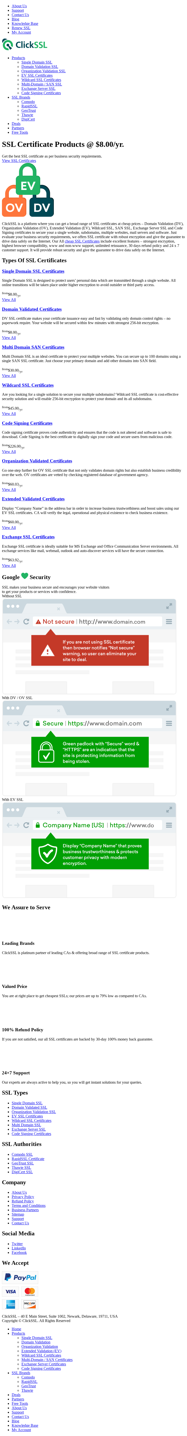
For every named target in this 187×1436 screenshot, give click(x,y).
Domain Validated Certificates (32, 309)
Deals (16, 124)
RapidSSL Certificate (28, 1159)
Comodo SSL (22, 1154)
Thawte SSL (21, 1167)
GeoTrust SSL (23, 1163)
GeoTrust (28, 110)
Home (16, 1329)
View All (9, 300)
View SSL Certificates (19, 161)
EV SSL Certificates (37, 75)
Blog (15, 19)
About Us (19, 6)
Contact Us (20, 15)
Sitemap (18, 1214)
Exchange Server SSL (38, 88)
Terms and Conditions (29, 1205)
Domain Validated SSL (29, 1107)
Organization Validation (39, 1346)
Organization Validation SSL (43, 71)
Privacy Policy (23, 1197)
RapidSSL (29, 106)
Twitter (17, 1244)
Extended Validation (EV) (41, 1351)
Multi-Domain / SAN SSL (41, 84)
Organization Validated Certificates (37, 460)
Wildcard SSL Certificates (41, 80)
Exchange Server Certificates (43, 1364)
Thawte (27, 115)
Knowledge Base (25, 23)
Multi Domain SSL (26, 1125)
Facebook (19, 1252)
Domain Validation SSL (39, 67)
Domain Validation (35, 1342)
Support (18, 10)
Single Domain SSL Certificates (33, 271)
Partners (18, 128)
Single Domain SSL (36, 62)
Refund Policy (23, 1201)
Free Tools (20, 132)
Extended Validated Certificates (33, 498)
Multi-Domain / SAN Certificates (47, 1360)
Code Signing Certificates (41, 93)
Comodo (28, 102)
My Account (21, 32)
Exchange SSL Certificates (28, 536)
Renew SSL (21, 28)
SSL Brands (21, 97)
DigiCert (28, 119)
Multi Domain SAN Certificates (33, 347)
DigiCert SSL (22, 1172)
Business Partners (25, 1210)
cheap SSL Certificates (82, 241)
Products (18, 58)
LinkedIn (19, 1248)
